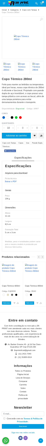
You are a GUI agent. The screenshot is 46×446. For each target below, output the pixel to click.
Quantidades (8, 123)
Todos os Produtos (23, 371)
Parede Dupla (37, 143)
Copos (21, 143)
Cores (5, 113)
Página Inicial (23, 374)
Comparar (23, 381)
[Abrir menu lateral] (4, 3)
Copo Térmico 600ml (11, 286)
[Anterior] (38, 257)
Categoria (14, 10)
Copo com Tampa (29, 10)
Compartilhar (11, 151)
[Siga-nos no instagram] (25, 438)
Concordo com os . (24, 420)
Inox (27, 143)
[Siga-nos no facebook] (20, 438)
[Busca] (36, 3)
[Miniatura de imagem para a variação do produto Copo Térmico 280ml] (8, 67)
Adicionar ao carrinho (16, 135)
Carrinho (23, 385)
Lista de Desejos (23, 378)
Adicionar (6, 303)
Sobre (23, 388)
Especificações (23, 157)
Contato (23, 392)
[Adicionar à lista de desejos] (34, 135)
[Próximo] (42, 257)
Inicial (4, 10)
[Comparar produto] (41, 135)
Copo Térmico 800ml (34, 286)
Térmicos (6, 146)
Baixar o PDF (11, 181)
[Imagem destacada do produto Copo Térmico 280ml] (23, 37)
